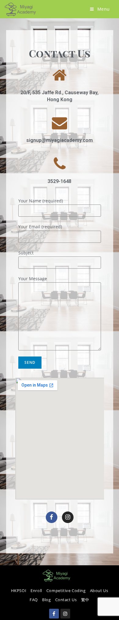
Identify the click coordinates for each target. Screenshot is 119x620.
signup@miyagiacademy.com (59, 140)
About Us (99, 590)
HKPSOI (19, 590)
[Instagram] (68, 517)
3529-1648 (59, 181)
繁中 (85, 599)
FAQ (34, 599)
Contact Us (66, 599)
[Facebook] (51, 517)
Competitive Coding (66, 590)
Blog (46, 599)
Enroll (36, 590)
